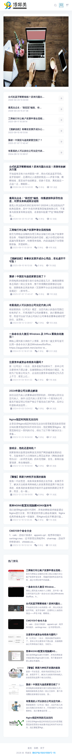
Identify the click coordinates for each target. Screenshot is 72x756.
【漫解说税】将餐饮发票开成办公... (26, 129)
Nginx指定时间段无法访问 (23, 419)
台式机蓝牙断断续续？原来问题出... (26, 97)
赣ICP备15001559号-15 (43, 752)
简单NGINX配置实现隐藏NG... (41, 651)
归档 (36, 748)
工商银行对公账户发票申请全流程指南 (30, 229)
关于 (42, 748)
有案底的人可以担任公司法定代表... (26, 151)
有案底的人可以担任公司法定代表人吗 (30, 305)
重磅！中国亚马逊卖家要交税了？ (25, 140)
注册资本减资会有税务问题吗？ (26, 362)
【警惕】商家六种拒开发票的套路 (27, 476)
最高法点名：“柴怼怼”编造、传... (25, 107)
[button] (36, 86)
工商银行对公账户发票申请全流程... (26, 118)
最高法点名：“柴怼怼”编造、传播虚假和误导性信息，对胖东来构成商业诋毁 (36, 200)
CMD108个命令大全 (20, 530)
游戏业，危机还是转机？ (22, 448)
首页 (30, 748)
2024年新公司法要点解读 (23, 390)
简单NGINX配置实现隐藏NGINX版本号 (30, 505)
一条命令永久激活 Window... (41, 587)
